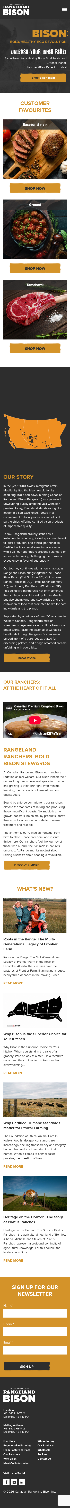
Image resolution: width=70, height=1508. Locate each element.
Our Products (46, 1445)
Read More (13, 983)
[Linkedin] (22, 1482)
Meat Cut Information (16, 1463)
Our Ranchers (11, 1454)
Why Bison (9, 1459)
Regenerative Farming (17, 1445)
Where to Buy (46, 1441)
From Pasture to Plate (16, 1450)
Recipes (42, 1454)
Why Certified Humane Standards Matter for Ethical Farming (31, 1125)
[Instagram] (14, 1482)
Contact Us (44, 1459)
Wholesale (44, 1450)
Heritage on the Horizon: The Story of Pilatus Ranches (33, 1219)
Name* (8, 1305)
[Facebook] (6, 1482)
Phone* (8, 1324)
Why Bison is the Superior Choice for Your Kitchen (34, 1036)
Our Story (9, 1441)
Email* (8, 1342)
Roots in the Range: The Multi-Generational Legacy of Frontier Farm (30, 944)
